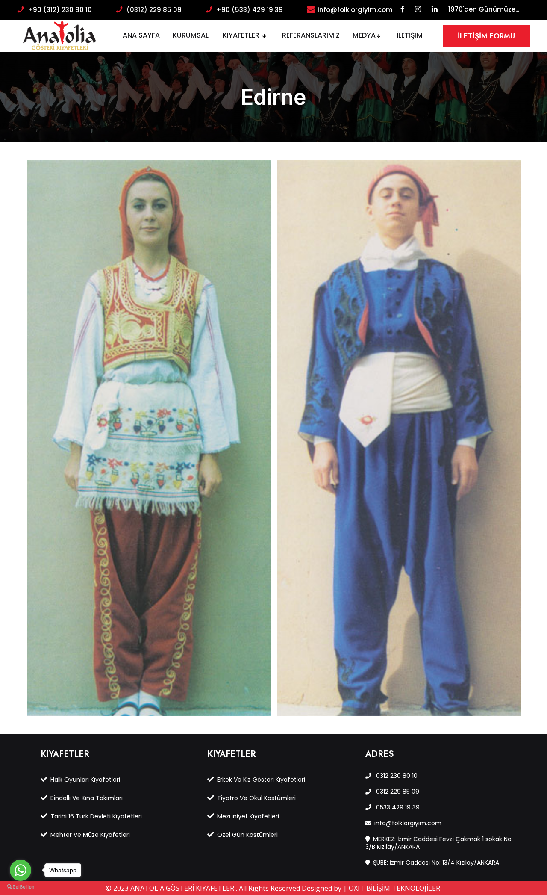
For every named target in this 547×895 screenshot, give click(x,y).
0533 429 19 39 (397, 807)
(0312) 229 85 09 (154, 9)
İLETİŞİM (410, 35)
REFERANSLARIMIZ (311, 35)
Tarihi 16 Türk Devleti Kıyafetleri (96, 816)
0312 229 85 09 (396, 791)
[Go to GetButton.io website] (20, 886)
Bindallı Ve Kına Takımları (86, 798)
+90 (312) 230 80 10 (60, 9)
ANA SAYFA (141, 35)
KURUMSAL (191, 35)
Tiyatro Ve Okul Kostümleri (256, 798)
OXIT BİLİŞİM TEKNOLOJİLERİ (395, 888)
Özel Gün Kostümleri (247, 834)
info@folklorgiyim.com (355, 9)
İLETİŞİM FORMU (486, 36)
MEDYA (364, 35)
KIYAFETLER (242, 35)
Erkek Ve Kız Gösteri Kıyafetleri (261, 779)
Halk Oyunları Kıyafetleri (85, 779)
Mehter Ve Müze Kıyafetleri (90, 834)
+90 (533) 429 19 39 (249, 9)
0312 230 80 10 (396, 776)
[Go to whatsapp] (20, 870)
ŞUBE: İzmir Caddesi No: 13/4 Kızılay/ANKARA (436, 862)
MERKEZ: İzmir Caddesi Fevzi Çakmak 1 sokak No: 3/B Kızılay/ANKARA (439, 843)
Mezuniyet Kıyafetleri (248, 816)
